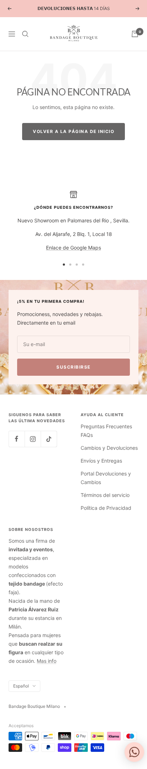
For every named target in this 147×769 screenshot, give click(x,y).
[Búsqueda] (25, 34)
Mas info (46, 661)
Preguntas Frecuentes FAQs (106, 430)
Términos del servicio (105, 495)
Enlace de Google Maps (73, 248)
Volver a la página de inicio (73, 131)
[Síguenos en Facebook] (17, 439)
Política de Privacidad (106, 508)
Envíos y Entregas (101, 461)
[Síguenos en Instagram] (33, 439)
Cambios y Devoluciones (109, 448)
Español (21, 686)
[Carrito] (134, 34)
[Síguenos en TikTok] (49, 439)
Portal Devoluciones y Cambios (106, 477)
